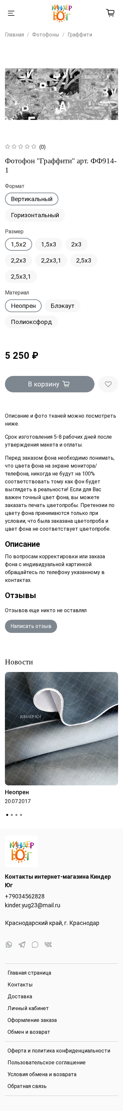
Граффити (80, 35)
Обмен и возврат (29, 1032)
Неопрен (23, 306)
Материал (17, 292)
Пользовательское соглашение (47, 1062)
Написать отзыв (30, 626)
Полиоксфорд (31, 322)
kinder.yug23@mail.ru (32, 905)
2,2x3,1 (51, 260)
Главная (14, 35)
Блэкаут (62, 306)
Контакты (20, 985)
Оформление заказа (32, 1020)
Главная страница (29, 973)
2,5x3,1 (21, 276)
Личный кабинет (28, 1008)
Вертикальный (31, 199)
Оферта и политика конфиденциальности (59, 1051)
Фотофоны (45, 35)
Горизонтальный (35, 215)
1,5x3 (48, 244)
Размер (14, 231)
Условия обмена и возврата (42, 1074)
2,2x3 (18, 260)
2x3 (76, 244)
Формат (15, 186)
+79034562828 (25, 896)
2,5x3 (84, 260)
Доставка (20, 996)
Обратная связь (27, 1086)
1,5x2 (18, 244)
